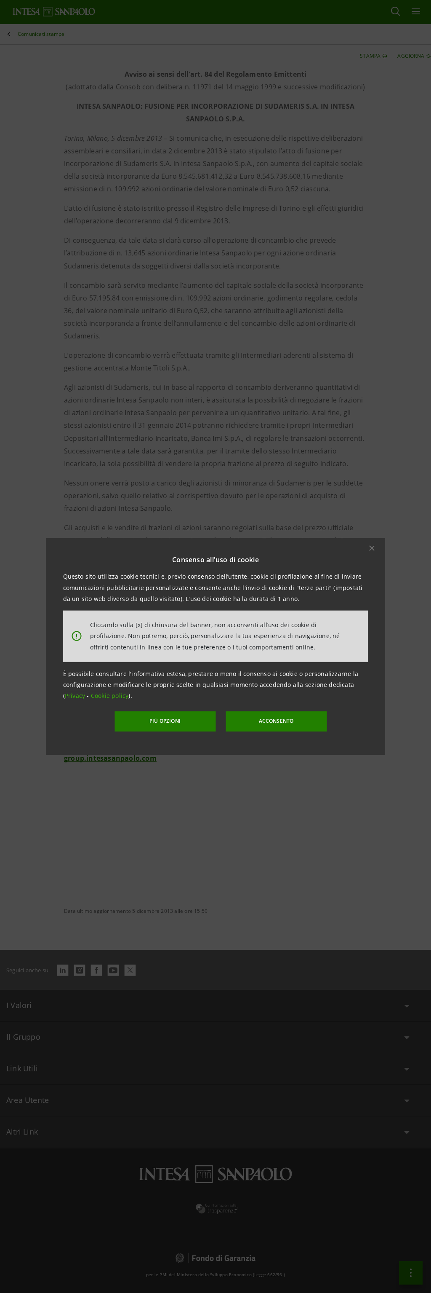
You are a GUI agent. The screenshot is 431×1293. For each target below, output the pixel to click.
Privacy (76, 696)
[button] (372, 548)
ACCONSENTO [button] (276, 720)
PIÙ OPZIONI (165, 720)
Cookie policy (110, 696)
